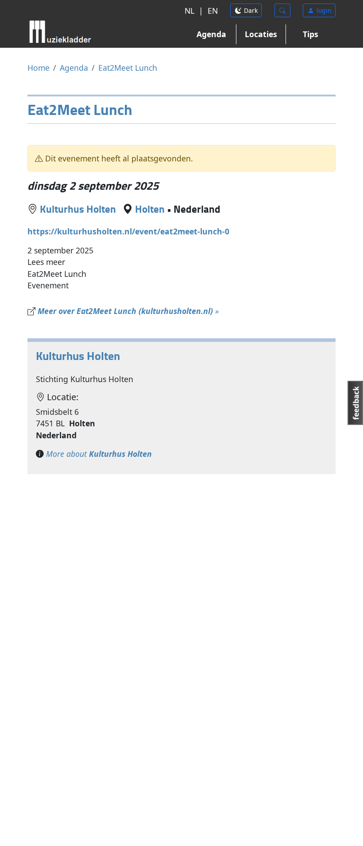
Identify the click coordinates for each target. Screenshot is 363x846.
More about (99, 453)
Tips (310, 34)
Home (38, 67)
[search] (282, 10)
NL (189, 10)
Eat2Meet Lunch (127, 67)
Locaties (261, 34)
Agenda (211, 34)
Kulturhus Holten (78, 209)
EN (213, 10)
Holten (150, 209)
